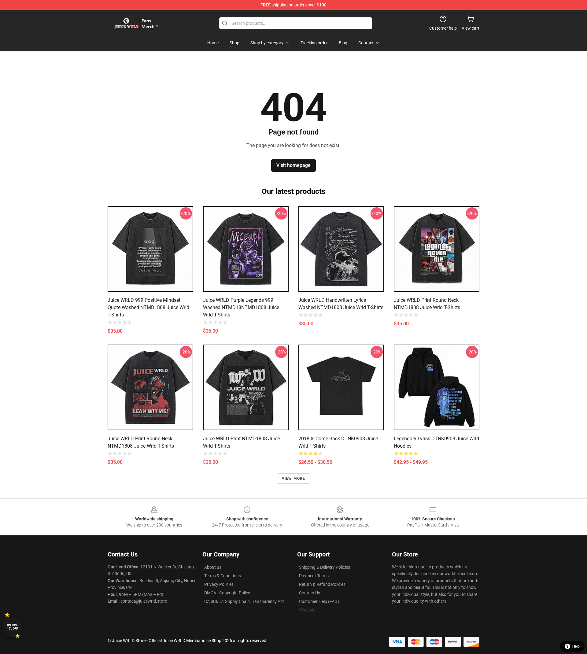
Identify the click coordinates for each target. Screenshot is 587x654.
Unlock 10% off (12, 627)
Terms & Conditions (222, 575)
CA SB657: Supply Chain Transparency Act (244, 601)
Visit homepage (293, 165)
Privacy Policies (219, 584)
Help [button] (576, 646)
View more (293, 478)
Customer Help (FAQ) (319, 601)
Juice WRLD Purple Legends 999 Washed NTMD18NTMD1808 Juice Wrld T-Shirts (241, 307)
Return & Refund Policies (322, 584)
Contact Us (309, 592)
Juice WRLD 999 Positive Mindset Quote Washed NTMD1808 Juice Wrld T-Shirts (148, 307)
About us (212, 567)
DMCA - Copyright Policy (227, 592)
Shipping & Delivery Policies (324, 567)
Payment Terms (314, 575)
